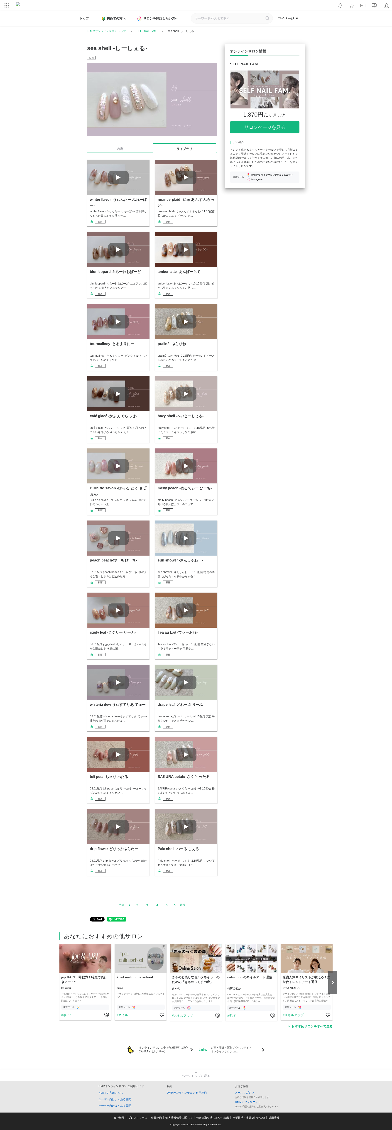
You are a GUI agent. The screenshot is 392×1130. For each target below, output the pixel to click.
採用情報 (273, 1117)
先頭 (122, 905)
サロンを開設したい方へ (160, 18)
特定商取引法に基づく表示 (212, 1117)
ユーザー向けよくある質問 (114, 1099)
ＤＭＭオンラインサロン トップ (106, 31)
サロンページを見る (264, 127)
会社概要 (119, 1117)
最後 (182, 905)
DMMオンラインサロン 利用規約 (187, 1092)
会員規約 (156, 1117)
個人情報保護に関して (179, 1117)
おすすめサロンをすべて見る (312, 1026)
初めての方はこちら (110, 1092)
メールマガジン (244, 1092)
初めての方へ (116, 18)
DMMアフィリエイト (248, 1102)
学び (232, 1015)
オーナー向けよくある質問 (114, 1105)
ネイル (68, 1015)
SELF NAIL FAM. (147, 31)
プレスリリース (137, 1117)
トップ (84, 18)
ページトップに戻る (196, 1076)
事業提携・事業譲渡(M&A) (249, 1117)
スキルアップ (183, 1015)
